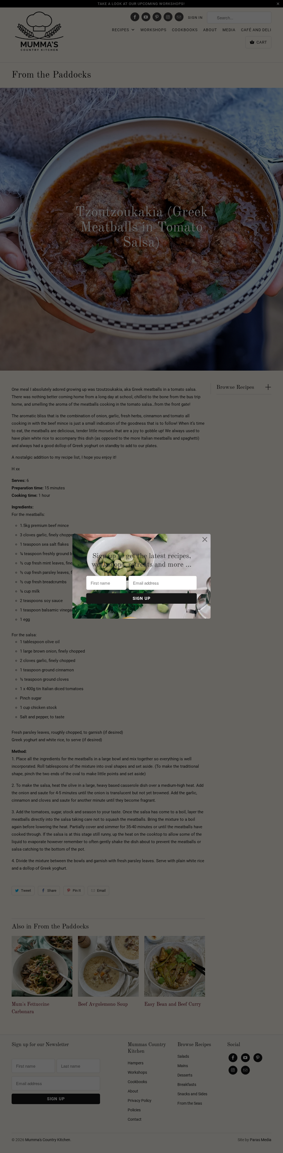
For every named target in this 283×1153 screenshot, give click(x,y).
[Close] (205, 539)
